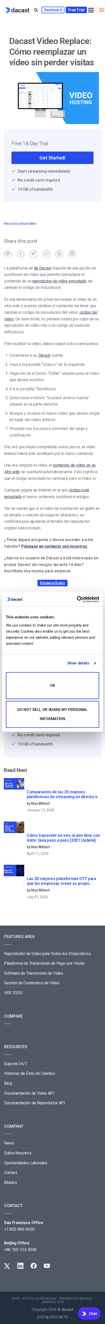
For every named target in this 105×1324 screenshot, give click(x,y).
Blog (8, 1083)
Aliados (10, 1182)
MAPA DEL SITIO (53, 1302)
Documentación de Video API (29, 1093)
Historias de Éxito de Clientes (29, 1073)
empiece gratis (52, 583)
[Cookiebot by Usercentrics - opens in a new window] (77, 599)
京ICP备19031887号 (52, 1317)
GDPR (15, 1298)
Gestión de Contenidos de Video (31, 982)
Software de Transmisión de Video (33, 973)
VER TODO (13, 992)
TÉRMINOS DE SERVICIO (75, 1298)
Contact (10, 1172)
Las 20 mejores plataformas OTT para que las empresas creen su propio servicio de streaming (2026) (61, 881)
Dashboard (53, 10)
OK (52, 685)
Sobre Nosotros (18, 1153)
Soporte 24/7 (15, 1063)
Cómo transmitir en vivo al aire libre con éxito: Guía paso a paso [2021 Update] (63, 838)
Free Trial (76, 10)
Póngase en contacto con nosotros (54, 546)
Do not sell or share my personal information (52, 714)
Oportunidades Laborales (25, 1163)
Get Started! (52, 158)
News (9, 1143)
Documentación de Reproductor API (34, 1102)
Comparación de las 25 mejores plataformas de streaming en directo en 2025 (63, 795)
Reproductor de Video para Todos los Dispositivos (47, 953)
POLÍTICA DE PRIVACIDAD (39, 1298)
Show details (78, 663)
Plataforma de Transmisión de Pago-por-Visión (44, 963)
